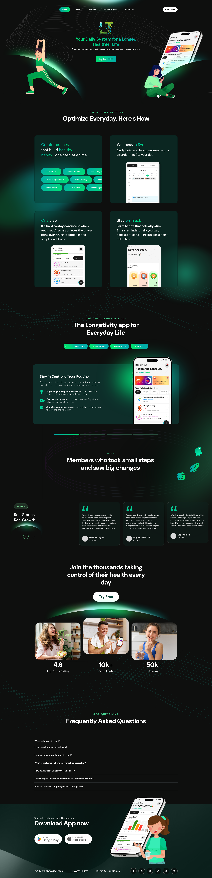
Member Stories (110, 9)
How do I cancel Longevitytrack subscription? (58, 786)
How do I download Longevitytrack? (53, 755)
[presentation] (26, 536)
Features (92, 9)
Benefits (78, 9)
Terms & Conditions (108, 871)
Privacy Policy (79, 871)
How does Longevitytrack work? (51, 747)
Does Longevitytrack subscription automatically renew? (64, 778)
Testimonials (21, 506)
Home (64, 9)
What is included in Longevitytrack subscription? (60, 763)
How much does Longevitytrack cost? (54, 770)
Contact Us (129, 9)
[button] (66, 434)
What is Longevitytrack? (47, 741)
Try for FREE (170, 9)
